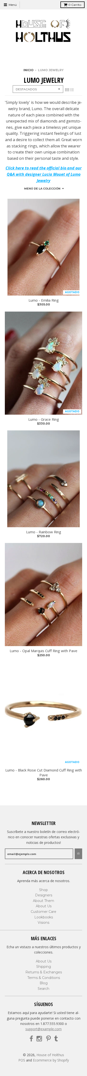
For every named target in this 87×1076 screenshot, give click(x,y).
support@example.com (43, 1029)
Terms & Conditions (43, 978)
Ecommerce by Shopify (51, 1060)
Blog (44, 983)
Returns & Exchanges (43, 972)
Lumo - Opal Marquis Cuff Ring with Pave (43, 651)
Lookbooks (43, 917)
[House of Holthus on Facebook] (31, 1038)
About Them (43, 901)
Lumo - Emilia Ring (44, 300)
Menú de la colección (42, 188)
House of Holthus (50, 1055)
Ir (78, 853)
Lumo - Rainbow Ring (43, 532)
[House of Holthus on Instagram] (39, 1038)
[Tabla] (67, 90)
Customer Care (43, 911)
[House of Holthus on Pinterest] (48, 1038)
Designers (43, 895)
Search (43, 988)
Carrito (74, 5)
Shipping (43, 966)
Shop (43, 890)
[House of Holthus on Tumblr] (56, 1038)
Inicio (28, 70)
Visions (43, 922)
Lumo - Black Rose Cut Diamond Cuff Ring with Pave (43, 772)
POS (21, 1060)
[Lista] (72, 90)
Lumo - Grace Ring (43, 419)
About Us (43, 906)
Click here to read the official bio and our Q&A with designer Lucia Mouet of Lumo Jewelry (44, 174)
